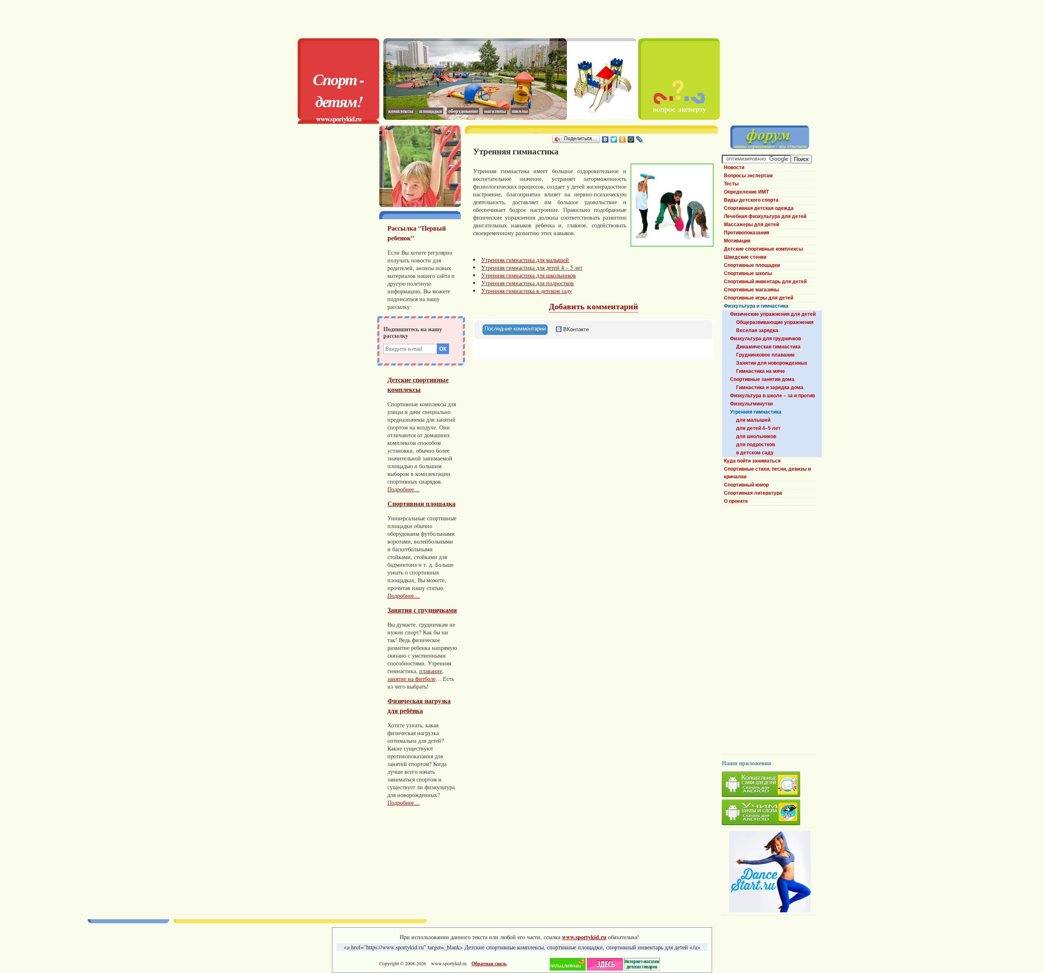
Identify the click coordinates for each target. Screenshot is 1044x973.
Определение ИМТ (746, 192)
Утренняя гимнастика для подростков (527, 283)
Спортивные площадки (752, 265)
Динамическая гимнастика (768, 347)
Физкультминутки (751, 404)
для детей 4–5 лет (758, 428)
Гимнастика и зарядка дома (769, 387)
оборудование (463, 111)
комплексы (400, 111)
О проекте (736, 501)
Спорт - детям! (338, 90)
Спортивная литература (753, 493)
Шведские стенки (745, 257)
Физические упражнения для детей (773, 314)
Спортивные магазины (751, 290)
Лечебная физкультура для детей (765, 216)
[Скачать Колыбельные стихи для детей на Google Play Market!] (769, 785)
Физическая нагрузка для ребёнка (419, 705)
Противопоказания (746, 233)
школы (520, 111)
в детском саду (755, 453)
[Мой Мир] (631, 139)
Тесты (731, 184)
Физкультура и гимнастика (756, 306)
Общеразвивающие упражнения (775, 322)
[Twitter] (614, 139)
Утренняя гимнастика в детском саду (526, 291)
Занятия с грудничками (422, 610)
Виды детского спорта (751, 200)
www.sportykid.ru (338, 119)
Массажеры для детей (751, 224)
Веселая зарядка (757, 330)
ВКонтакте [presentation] (575, 329)
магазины (495, 111)
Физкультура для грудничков (765, 338)
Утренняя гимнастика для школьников (528, 275)
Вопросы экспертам (748, 175)
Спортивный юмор (746, 485)
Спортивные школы (748, 273)
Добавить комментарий (593, 306)
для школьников (756, 436)
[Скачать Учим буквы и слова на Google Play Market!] (769, 813)
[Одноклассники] (622, 139)
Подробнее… (403, 489)
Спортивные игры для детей (758, 298)
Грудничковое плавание (765, 355)
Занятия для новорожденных (771, 363)
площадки (430, 111)
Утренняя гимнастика (755, 412)
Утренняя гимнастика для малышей (525, 260)
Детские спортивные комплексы (418, 384)
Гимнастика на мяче (760, 371)
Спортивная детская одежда (759, 208)
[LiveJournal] (639, 139)
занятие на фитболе (411, 678)
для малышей (753, 420)
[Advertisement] (510, 18)
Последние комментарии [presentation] (515, 329)
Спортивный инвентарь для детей (765, 281)
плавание (430, 671)
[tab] (515, 329)
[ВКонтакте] (605, 139)
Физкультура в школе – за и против (772, 395)
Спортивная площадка (421, 504)
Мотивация (737, 241)
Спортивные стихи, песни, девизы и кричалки (767, 473)
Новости (734, 167)
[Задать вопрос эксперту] (679, 117)
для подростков (755, 444)
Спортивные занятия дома (762, 379)
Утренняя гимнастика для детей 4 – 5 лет (531, 267)
